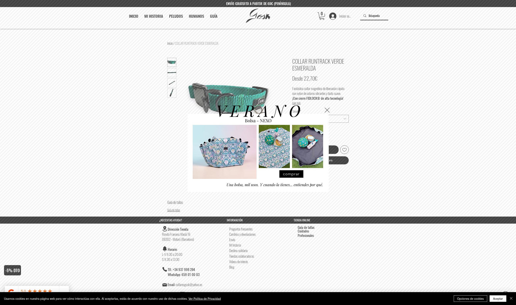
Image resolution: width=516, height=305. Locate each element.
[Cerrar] (511, 298)
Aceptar (498, 299)
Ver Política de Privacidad (204, 299)
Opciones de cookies (470, 299)
